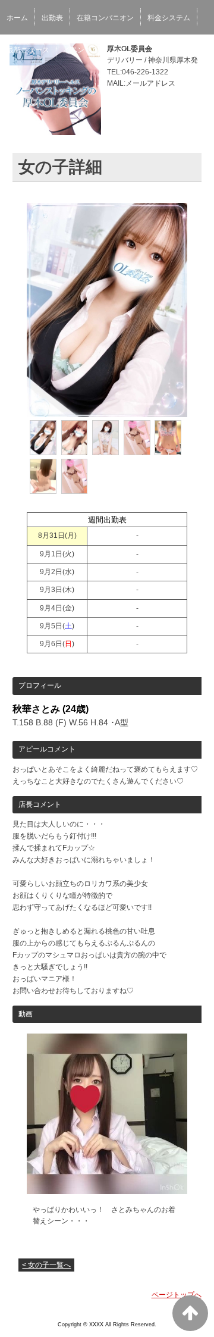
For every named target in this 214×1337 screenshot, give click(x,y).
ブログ (116, 50)
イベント (77, 50)
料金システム (168, 18)
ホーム (17, 18)
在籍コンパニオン (105, 18)
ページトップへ (177, 1295)
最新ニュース (28, 50)
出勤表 (52, 18)
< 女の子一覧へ (46, 1265)
